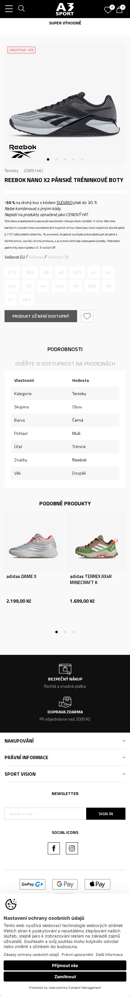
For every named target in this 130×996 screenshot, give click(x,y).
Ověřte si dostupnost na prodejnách (65, 364)
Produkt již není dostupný (40, 316)
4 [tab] (73, 159)
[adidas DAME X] (33, 542)
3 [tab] (65, 159)
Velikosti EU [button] (15, 257)
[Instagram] (72, 848)
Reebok (79, 460)
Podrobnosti (65, 349)
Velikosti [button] (36, 257)
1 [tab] (48, 159)
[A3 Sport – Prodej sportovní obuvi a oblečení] (65, 9)
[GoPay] (32, 883)
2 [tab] (56, 159)
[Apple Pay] (97, 883)
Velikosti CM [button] (58, 257)
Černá (77, 420)
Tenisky (11, 170)
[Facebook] (54, 848)
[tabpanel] (65, 104)
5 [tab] (82, 159)
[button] (88, 316)
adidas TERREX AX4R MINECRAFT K (91, 579)
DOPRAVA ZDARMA (98, 23)
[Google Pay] (65, 883)
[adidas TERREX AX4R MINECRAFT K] (97, 542)
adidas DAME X (21, 576)
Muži (76, 433)
